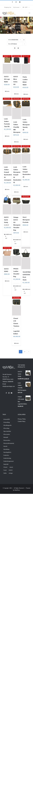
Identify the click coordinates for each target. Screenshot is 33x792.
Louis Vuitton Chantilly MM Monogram (16, 127)
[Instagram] (9, 393)
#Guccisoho (6, 434)
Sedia (5, 473)
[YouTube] (11, 393)
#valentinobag (7, 458)
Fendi (5, 470)
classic (11, 467)
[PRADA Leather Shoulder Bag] (16, 256)
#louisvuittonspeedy (8, 443)
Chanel (5, 467)
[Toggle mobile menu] (29, 13)
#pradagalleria (7, 452)
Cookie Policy (21, 421)
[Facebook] (6, 393)
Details (7, 91)
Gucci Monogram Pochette (26, 220)
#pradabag (6, 449)
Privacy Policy (22, 419)
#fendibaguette (7, 425)
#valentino (6, 455)
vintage (11, 473)
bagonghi (5, 464)
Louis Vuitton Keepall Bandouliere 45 (27, 172)
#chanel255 (6, 419)
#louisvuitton (6, 440)
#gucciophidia (7, 431)
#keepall (5, 437)
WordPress (17, 490)
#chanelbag (6, 422)
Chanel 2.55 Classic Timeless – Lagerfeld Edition (16, 326)
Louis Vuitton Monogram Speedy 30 (26, 125)
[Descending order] (24, 40)
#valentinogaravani (8, 461)
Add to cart (6, 236)
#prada (5, 446)
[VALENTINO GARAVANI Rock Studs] (25, 258)
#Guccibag (6, 428)
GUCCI (11, 470)
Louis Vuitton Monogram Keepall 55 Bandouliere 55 (17, 174)
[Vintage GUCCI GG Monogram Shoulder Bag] (16, 204)
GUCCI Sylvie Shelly (6, 220)
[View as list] (18, 48)
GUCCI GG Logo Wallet (7, 79)
